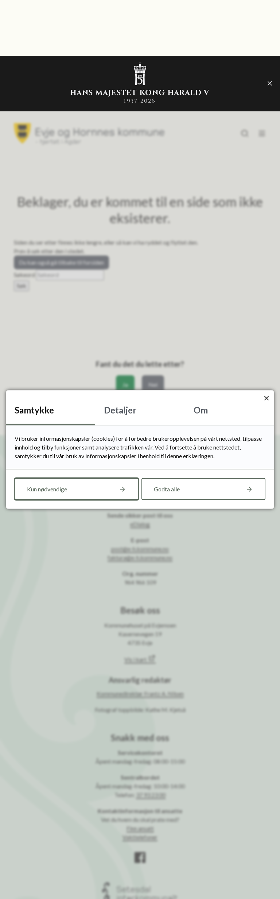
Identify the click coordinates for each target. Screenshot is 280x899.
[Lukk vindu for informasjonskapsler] (266, 398)
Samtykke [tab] (34, 410)
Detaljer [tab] (120, 410)
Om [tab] (201, 410)
